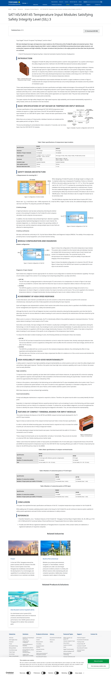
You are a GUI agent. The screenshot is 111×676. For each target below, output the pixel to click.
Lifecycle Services (40, 649)
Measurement (39, 641)
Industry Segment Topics (69, 641)
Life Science (39, 651)
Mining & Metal (12, 648)
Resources (20, 9)
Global (80, 1)
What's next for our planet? (67, 638)
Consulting (38, 643)
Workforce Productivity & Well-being (28, 638)
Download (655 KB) (92, 31)
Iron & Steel (11, 654)
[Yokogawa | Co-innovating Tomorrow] (14, 3)
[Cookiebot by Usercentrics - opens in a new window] (9, 673)
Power (13, 559)
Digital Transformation (68, 649)
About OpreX (66, 643)
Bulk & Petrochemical (50, 559)
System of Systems (67, 645)
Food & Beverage (13, 650)
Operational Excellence (28, 647)
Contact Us (97, 4)
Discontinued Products (41, 656)
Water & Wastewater (14, 656)
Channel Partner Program (81, 650)
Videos (51, 641)
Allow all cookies (98, 661)
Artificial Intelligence (68, 651)
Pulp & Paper (12, 652)
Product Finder (80, 643)
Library (67, 4)
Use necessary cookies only (98, 666)
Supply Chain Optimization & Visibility (28, 655)
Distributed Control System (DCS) (22, 610)
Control (38, 639)
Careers (66, 1)
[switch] (43, 673)
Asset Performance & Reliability (27, 645)
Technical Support (81, 637)
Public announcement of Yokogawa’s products (41, 654)
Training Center (80, 641)
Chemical (11, 641)
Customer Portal (80, 646)
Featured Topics (78, 4)
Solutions (45, 4)
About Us (61, 1)
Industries (35, 4)
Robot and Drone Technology (67, 654)
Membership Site (73, 1)
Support (88, 4)
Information (39, 637)
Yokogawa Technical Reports (32, 9)
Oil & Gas (11, 637)
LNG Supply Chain (13, 639)
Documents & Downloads (55, 637)
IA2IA (64, 647)
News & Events (54, 1)
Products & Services (57, 4)
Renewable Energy (13, 646)
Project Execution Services (40, 646)
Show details (78, 673)
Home (9, 9)
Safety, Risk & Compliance (26, 641)
